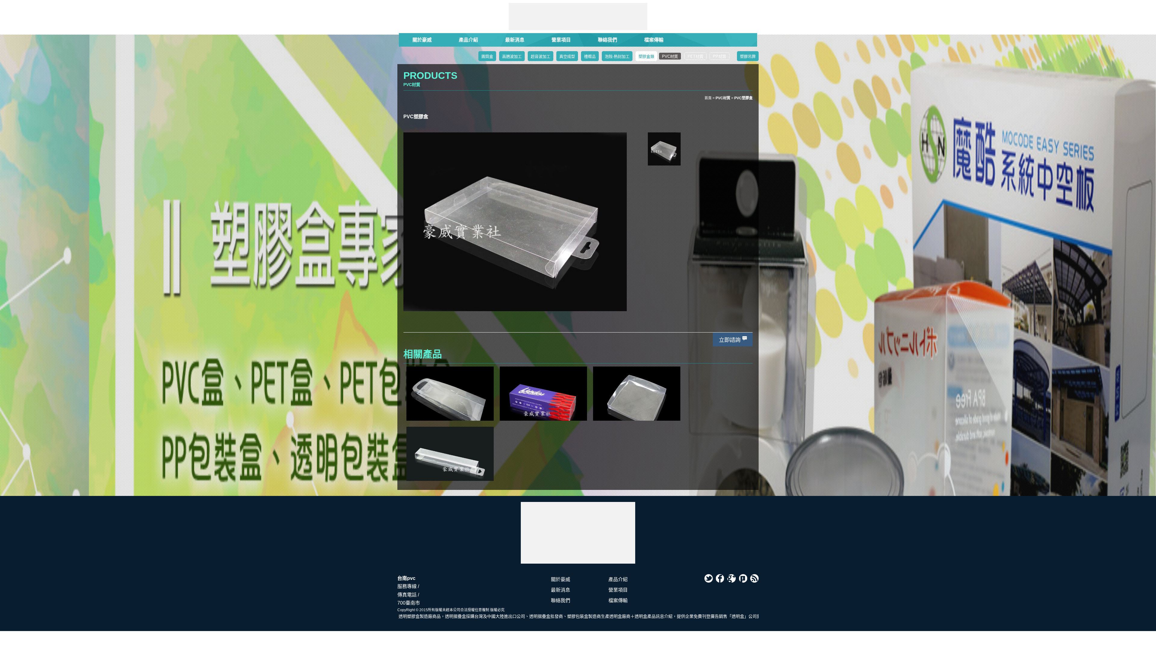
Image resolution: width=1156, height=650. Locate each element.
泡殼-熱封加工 (617, 56)
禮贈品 (590, 56)
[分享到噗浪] (743, 578)
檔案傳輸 (653, 39)
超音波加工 (540, 56)
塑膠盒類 (646, 56)
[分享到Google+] (731, 578)
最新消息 (514, 39)
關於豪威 (422, 39)
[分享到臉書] (720, 578)
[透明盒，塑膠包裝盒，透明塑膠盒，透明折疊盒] (578, 533)
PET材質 (695, 56)
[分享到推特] (708, 578)
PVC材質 (670, 56)
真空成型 (567, 56)
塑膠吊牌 (748, 56)
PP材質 (719, 56)
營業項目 (561, 39)
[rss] (754, 578)
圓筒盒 (487, 56)
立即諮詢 (730, 340)
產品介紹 (468, 39)
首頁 (708, 98)
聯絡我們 (607, 39)
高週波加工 (512, 56)
